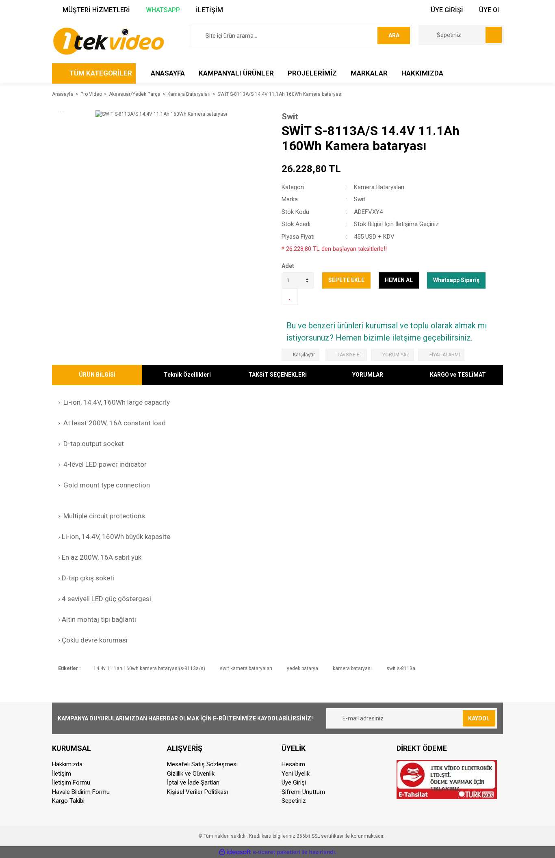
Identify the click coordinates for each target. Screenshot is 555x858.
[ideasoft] (235, 852)
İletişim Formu (71, 782)
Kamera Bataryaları (379, 187)
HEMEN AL (399, 280)
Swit (290, 116)
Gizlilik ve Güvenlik (191, 773)
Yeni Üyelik (296, 773)
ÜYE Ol (488, 10)
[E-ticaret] (276, 852)
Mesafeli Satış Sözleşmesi (202, 764)
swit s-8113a (400, 668)
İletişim (61, 773)
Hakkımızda (67, 764)
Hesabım (293, 764)
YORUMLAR (367, 374)
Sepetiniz (294, 800)
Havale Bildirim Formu (81, 791)
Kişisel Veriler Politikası (197, 791)
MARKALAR (369, 73)
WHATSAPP (162, 10)
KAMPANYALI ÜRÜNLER (236, 73)
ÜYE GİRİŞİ (446, 10)
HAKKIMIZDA (422, 73)
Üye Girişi (294, 782)
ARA (393, 35)
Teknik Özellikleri (187, 374)
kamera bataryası (352, 668)
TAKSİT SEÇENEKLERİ (277, 374)
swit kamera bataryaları (246, 668)
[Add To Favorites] (290, 297)
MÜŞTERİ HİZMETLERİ (95, 10)
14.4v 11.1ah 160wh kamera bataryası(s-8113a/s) (149, 668)
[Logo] (108, 40)
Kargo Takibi (68, 800)
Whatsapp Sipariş (456, 280)
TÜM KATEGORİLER (100, 73)
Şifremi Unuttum (303, 791)
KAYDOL (479, 718)
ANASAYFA (168, 73)
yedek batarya (302, 668)
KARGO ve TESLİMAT (458, 374)
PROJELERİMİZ (312, 73)
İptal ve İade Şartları (193, 782)
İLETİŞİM (208, 10)
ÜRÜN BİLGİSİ (97, 374)
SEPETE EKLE (346, 280)
